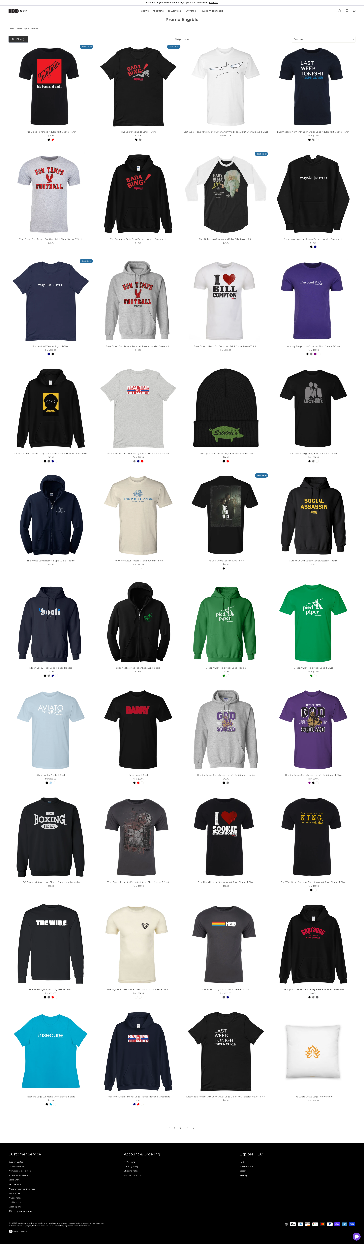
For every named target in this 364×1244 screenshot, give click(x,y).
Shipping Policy (131, 1171)
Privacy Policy (15, 1198)
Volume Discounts (132, 1175)
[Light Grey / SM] (313, 461)
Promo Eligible (22, 29)
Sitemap (244, 1175)
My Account (129, 1162)
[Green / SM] (224, 675)
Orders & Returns (16, 1166)
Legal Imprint (15, 1207)
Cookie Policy (15, 1202)
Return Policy (15, 1184)
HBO (242, 1162)
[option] (182, 3)
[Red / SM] (52, 139)
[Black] (224, 461)
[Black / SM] (48, 139)
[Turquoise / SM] (50, 1104)
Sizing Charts (14, 1180)
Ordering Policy (131, 1166)
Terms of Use (14, 1193)
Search (243, 1171)
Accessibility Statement (19, 1175)
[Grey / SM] (140, 139)
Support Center (16, 1162)
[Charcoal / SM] (48, 461)
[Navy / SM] (315, 246)
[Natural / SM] (140, 568)
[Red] (227, 461)
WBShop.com (246, 1166)
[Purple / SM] (315, 354)
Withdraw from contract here (22, 1189)
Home (11, 29)
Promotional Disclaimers (20, 1171)
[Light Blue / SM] (50, 782)
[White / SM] (317, 139)
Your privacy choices (22, 1211)
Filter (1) (20, 39)
